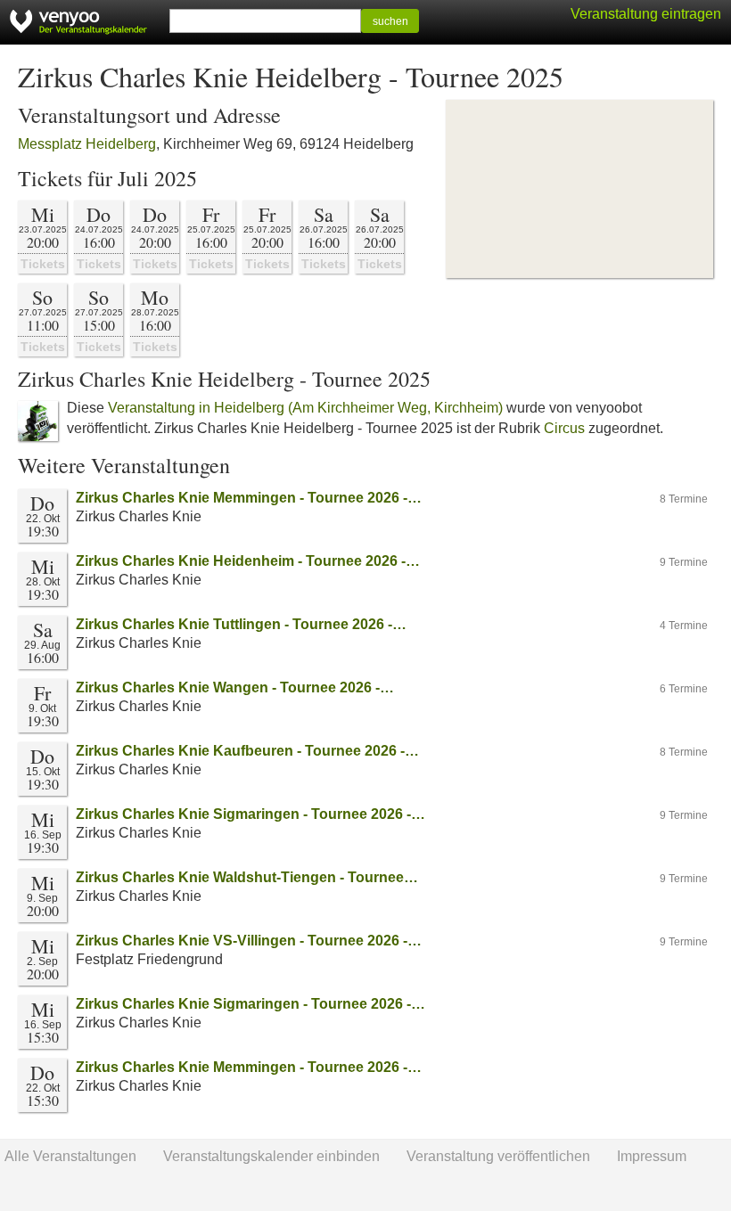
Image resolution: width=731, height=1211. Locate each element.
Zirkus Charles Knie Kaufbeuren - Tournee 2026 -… (247, 750)
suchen (390, 21)
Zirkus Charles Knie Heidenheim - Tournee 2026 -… (248, 561)
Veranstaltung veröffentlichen (498, 1156)
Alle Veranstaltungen (70, 1156)
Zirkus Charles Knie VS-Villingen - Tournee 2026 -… (249, 940)
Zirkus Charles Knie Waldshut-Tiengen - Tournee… (247, 877)
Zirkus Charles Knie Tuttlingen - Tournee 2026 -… (241, 624)
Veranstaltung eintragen (646, 13)
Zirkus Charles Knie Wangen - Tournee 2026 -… (235, 687)
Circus (564, 428)
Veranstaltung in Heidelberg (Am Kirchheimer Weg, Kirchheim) (305, 407)
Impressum (651, 1156)
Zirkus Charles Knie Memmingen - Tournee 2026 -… (249, 497)
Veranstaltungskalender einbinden (271, 1156)
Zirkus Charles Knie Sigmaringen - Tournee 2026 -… (250, 814)
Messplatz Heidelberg (87, 143)
